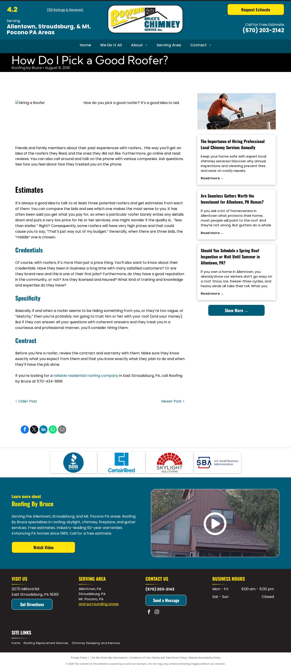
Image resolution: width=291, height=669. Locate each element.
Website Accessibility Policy (205, 657)
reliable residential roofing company (85, 375)
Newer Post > (173, 401)
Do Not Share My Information (109, 657)
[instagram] (156, 612)
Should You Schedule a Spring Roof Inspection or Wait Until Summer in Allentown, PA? (230, 256)
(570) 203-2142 (263, 30)
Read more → (212, 178)
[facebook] (149, 612)
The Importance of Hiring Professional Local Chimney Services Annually (233, 144)
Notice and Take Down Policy (169, 657)
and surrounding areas (99, 604)
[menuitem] (85, 45)
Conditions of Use (139, 657)
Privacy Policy (79, 657)
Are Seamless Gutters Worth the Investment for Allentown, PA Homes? (232, 199)
